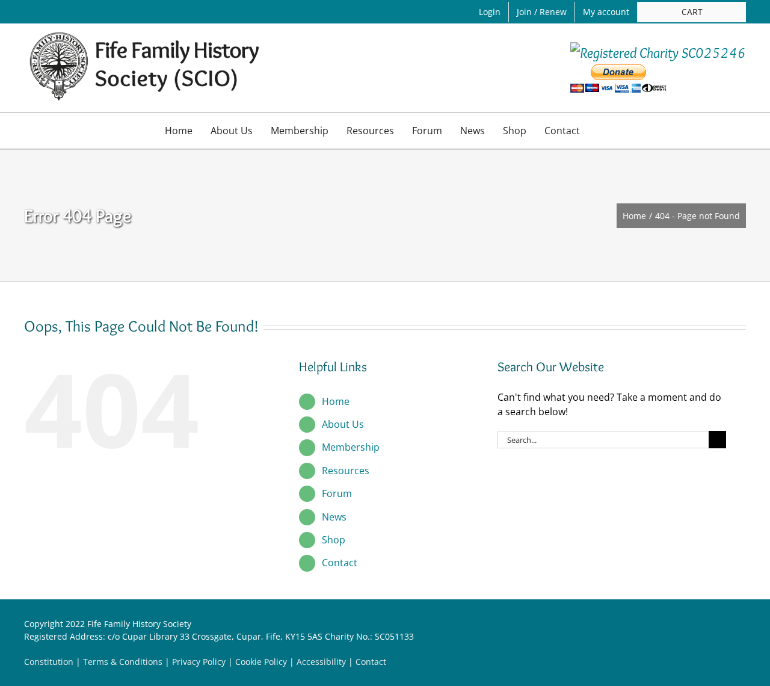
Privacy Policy (199, 661)
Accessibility (321, 661)
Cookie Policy (261, 661)
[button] (601, 131)
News (334, 517)
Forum (337, 493)
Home (336, 401)
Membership (351, 447)
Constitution (48, 661)
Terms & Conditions (122, 661)
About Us (343, 424)
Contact (339, 562)
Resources (345, 470)
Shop (333, 539)
